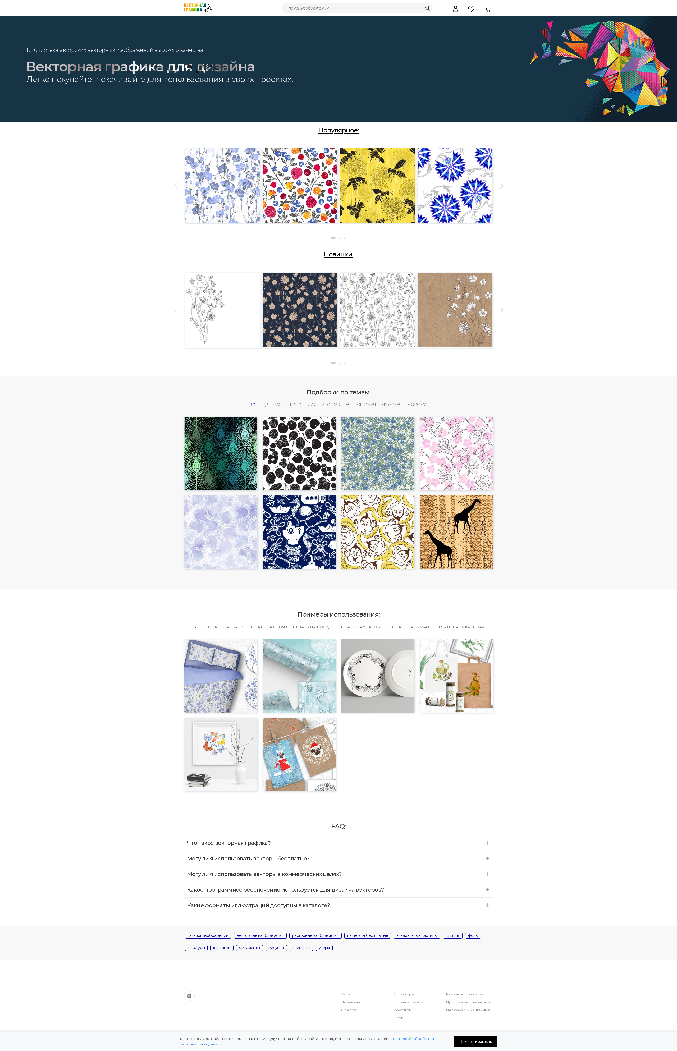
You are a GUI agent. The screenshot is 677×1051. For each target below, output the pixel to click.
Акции (347, 994)
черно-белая (301, 404)
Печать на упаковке (362, 627)
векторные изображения (260, 935)
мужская (391, 404)
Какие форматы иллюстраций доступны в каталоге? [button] (258, 905)
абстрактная (336, 404)
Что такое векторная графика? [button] (229, 843)
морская (417, 404)
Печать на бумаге (410, 627)
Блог (398, 1018)
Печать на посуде (313, 627)
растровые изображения (315, 935)
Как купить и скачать (465, 994)
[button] (455, 9)
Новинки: (338, 254)
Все (253, 404)
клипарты (301, 947)
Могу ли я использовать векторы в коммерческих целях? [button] (264, 874)
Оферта (348, 1010)
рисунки (276, 947)
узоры (324, 947)
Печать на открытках (460, 627)
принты (453, 935)
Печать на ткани (225, 627)
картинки (222, 947)
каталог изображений (208, 935)
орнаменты (249, 947)
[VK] (189, 996)
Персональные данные (468, 1010)
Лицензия (350, 1002)
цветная (272, 404)
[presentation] (175, 185)
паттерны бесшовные (367, 935)
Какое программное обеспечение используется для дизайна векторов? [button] (285, 890)
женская (366, 404)
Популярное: (338, 130)
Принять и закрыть (476, 1041)
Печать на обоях (268, 627)
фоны (473, 935)
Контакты (403, 1010)
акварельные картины (416, 935)
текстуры (196, 947)
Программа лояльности (468, 1002)
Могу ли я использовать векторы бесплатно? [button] (248, 858)
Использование (409, 1002)
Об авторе (404, 994)
